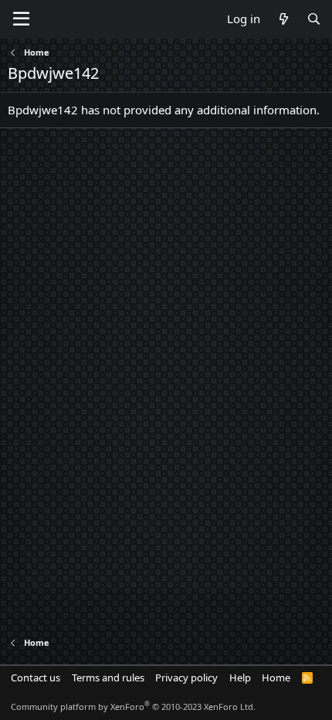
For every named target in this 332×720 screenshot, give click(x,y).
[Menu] (21, 19)
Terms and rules (108, 677)
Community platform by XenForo (133, 706)
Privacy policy (186, 677)
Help (240, 677)
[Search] (314, 19)
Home (276, 677)
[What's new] (283, 19)
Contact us (35, 677)
